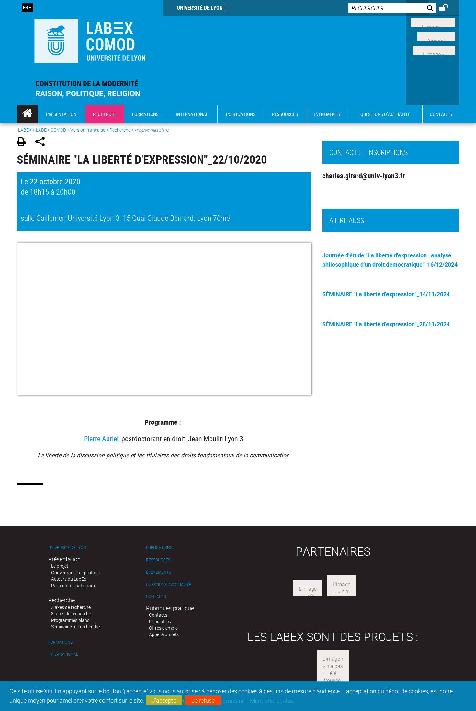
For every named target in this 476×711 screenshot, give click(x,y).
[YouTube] (434, 49)
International (63, 654)
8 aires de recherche (71, 613)
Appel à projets (164, 634)
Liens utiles (160, 621)
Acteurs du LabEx (68, 579)
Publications (159, 547)
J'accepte (164, 700)
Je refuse (203, 700)
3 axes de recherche (71, 607)
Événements (158, 572)
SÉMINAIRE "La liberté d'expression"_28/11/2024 (386, 324)
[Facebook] (433, 22)
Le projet (59, 566)
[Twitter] (436, 36)
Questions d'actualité (168, 584)
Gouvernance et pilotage (75, 572)
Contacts (156, 596)
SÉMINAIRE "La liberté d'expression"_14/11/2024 (386, 294)
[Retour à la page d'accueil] (90, 39)
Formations (60, 642)
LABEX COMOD (51, 130)
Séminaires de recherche (75, 626)
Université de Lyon (200, 7)
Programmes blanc (70, 620)
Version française (87, 130)
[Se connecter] (447, 8)
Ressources (158, 560)
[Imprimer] (23, 142)
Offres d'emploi (164, 628)
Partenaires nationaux (73, 585)
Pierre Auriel (101, 438)
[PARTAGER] (42, 142)
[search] (392, 8)
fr (25, 7)
